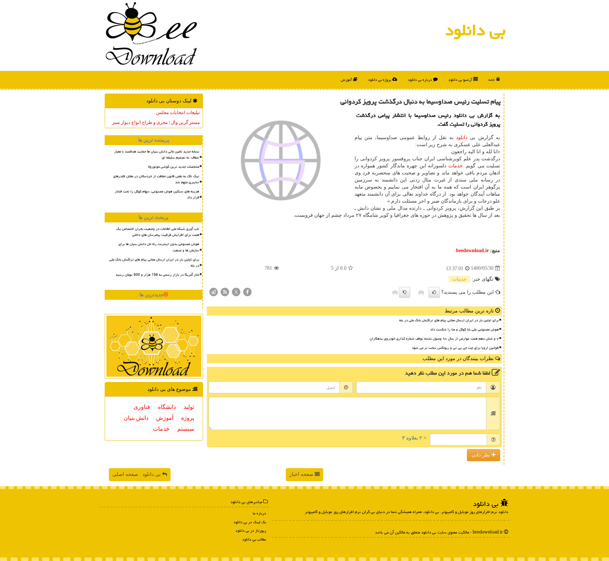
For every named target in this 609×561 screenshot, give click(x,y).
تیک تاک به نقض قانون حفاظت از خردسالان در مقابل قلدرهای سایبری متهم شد (156, 179)
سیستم (185, 429)
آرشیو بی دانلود (460, 79)
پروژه (187, 418)
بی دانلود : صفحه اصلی (137, 474)
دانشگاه (167, 407)
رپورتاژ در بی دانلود (250, 530)
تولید (189, 407)
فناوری (142, 407)
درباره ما (259, 513)
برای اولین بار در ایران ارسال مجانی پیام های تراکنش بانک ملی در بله (449, 320)
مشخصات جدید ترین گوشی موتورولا (173, 166)
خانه (492, 79)
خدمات (455, 165)
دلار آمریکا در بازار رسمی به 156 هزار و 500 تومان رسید (157, 274)
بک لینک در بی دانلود (249, 522)
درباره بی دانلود (420, 79)
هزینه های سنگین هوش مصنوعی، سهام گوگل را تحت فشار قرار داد (157, 194)
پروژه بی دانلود (380, 79)
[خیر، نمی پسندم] (404, 292)
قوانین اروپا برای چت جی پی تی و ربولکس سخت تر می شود (455, 347)
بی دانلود (475, 30)
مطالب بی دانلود (254, 539)
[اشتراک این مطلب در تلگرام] (214, 291)
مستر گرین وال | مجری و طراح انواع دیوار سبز (156, 122)
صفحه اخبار (302, 474)
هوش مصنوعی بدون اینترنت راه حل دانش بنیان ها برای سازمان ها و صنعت (158, 246)
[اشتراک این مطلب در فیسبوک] (247, 291)
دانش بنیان (136, 418)
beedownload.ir (472, 250)
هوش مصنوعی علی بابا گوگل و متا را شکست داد (464, 329)
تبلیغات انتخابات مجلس (178, 112)
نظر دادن (482, 455)
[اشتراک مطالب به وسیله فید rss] (225, 291)
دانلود (461, 137)
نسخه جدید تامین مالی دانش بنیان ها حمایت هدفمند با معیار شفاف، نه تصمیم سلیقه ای (156, 154)
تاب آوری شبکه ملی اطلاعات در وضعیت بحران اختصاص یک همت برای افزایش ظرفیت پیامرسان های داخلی (157, 231)
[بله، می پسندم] (434, 292)
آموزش (347, 79)
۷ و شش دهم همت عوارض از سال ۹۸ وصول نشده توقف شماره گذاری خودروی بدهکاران (434, 338)
